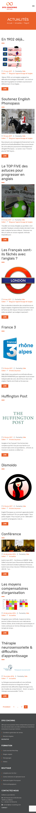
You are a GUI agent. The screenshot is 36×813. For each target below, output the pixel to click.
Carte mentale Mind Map (10, 750)
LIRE (5, 89)
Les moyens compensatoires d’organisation (15, 588)
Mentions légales (8, 736)
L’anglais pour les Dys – (10, 773)
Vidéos (5, 761)
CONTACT (4, 807)
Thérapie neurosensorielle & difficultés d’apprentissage (17, 649)
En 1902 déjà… (13, 39)
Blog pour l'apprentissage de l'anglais (21, 73)
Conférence (11, 534)
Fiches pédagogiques (9, 784)
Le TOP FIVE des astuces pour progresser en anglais (15, 172)
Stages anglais (7, 754)
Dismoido (9, 465)
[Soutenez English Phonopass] (18, 121)
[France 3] (18, 349)
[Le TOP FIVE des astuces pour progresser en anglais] (18, 201)
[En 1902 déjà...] (12, 57)
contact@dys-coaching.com (12, 805)
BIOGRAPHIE (5, 739)
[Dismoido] (18, 487)
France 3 (9, 327)
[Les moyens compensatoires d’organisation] (18, 604)
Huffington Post (14, 396)
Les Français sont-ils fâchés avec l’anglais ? (17, 254)
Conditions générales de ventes (13, 732)
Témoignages (7, 758)
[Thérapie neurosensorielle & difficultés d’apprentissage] (18, 667)
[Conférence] (18, 545)
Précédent (6, 707)
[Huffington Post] (18, 418)
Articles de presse (15, 371)
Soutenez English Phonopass (16, 101)
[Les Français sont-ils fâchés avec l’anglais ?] (18, 280)
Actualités (12, 556)
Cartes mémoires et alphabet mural (14, 777)
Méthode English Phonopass (12, 780)
